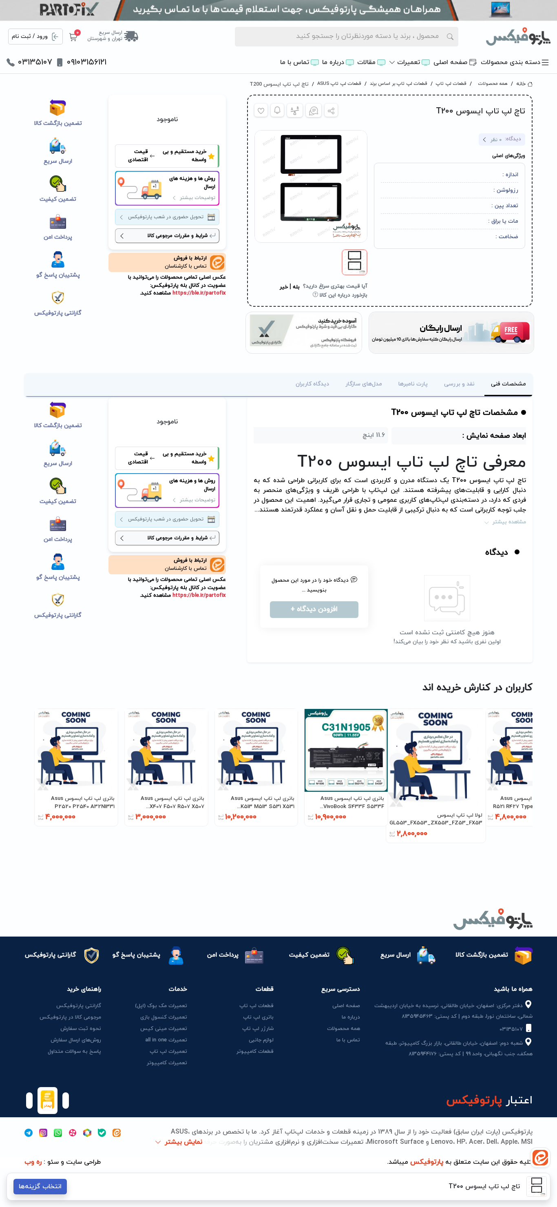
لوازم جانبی (261, 1040)
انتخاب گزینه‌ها (40, 1186)
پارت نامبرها (413, 384)
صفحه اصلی (450, 62)
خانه (521, 84)
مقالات (366, 62)
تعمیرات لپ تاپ (168, 1051)
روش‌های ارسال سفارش (76, 1040)
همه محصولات (493, 83)
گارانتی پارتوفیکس (78, 1006)
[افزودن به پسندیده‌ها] (260, 110)
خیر (284, 287)
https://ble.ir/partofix (198, 293)
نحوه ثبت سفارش (80, 1028)
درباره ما (333, 62)
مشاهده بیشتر (509, 522)
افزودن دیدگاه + (314, 609)
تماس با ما (294, 62)
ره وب (33, 1162)
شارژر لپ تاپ (258, 1028)
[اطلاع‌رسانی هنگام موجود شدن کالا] (277, 110)
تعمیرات (408, 62)
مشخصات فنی (508, 384)
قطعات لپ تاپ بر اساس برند (398, 83)
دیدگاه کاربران (312, 384)
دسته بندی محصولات (510, 62)
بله (296, 287)
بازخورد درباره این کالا (342, 295)
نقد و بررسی (459, 384)
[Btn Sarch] (450, 37)
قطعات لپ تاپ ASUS (339, 83)
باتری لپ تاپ (258, 1017)
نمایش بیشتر (183, 1142)
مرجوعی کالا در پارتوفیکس (70, 1017)
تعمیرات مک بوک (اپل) (161, 1006)
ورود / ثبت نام (30, 36)
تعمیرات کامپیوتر (167, 1063)
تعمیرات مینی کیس (163, 1028)
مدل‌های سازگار (363, 384)
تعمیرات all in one (166, 1040)
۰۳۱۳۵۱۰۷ (35, 62)
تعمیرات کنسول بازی (163, 1017)
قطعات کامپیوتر (255, 1051)
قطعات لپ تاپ (451, 83)
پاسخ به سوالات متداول (74, 1051)
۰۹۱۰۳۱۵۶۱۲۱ (86, 62)
